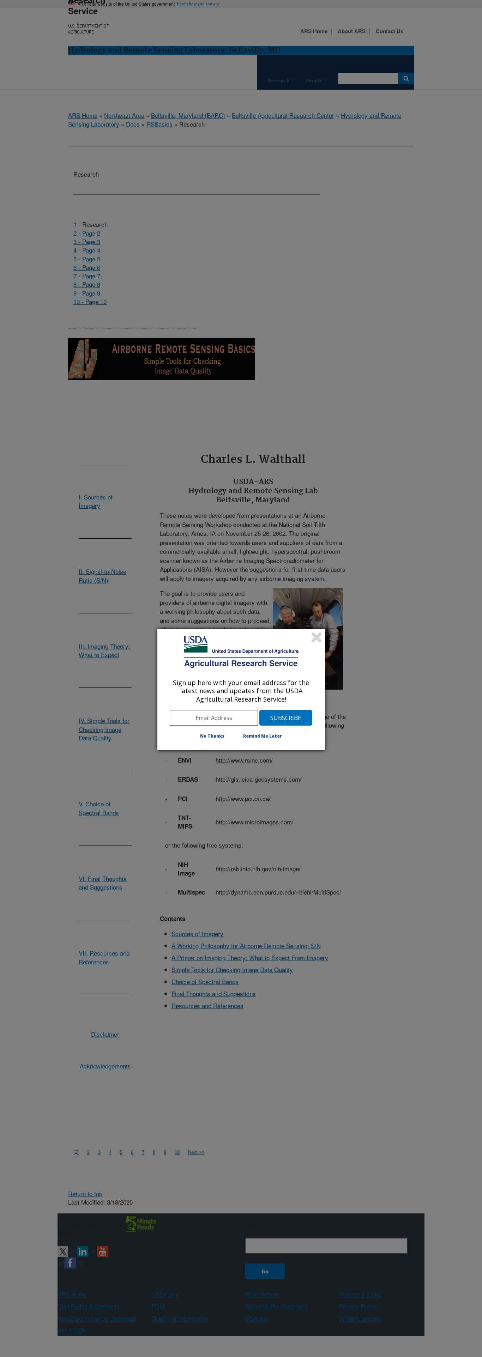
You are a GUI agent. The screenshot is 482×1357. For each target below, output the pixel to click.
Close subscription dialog (316, 637)
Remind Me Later (262, 736)
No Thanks (212, 736)
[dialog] (241, 689)
